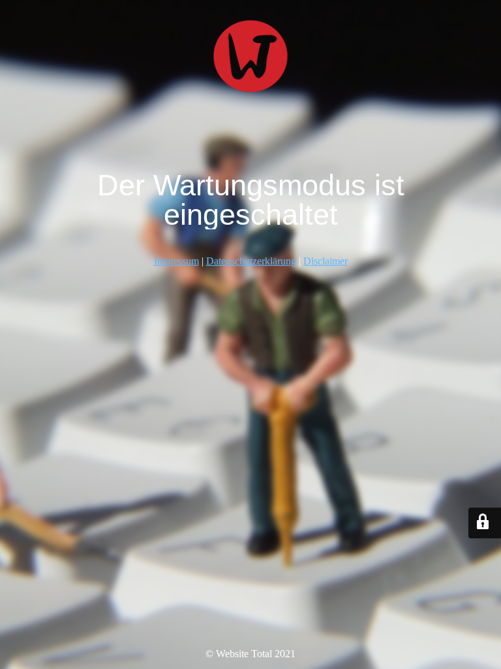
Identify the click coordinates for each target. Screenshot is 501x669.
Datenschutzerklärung (251, 261)
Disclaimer (325, 261)
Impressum (176, 261)
